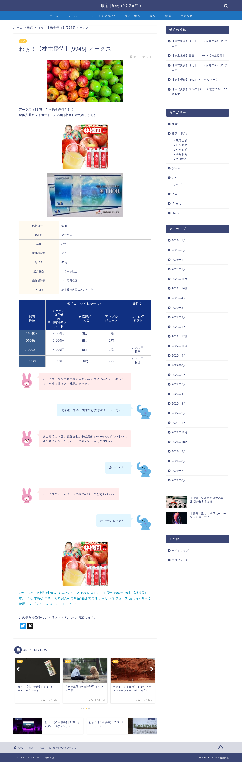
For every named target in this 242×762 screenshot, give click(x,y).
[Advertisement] (197, 606)
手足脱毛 (181, 154)
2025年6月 (179, 250)
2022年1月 (179, 422)
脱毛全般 (181, 140)
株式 (168, 16)
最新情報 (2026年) (121, 5)
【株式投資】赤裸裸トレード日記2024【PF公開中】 (200, 92)
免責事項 (49, 757)
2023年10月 (180, 288)
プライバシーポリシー (27, 757)
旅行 (153, 16)
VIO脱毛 (181, 159)
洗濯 (175, 194)
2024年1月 (179, 269)
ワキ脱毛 (181, 149)
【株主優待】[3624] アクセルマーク (195, 79)
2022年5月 (179, 384)
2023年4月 (179, 298)
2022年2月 (179, 413)
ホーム (54, 16)
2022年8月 (179, 365)
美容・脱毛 (132, 16)
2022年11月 (180, 346)
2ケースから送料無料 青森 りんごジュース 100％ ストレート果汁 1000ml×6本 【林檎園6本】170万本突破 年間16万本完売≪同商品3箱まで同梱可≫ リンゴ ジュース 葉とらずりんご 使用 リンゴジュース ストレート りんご (85, 598)
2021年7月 (179, 470)
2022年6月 (179, 374)
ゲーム (72, 16)
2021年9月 (179, 451)
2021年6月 (179, 480)
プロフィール (180, 560)
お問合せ (187, 16)
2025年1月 (179, 259)
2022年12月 (180, 336)
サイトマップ (180, 550)
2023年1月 (179, 326)
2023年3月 (179, 307)
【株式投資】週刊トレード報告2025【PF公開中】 (200, 68)
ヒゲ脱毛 (181, 145)
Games (177, 213)
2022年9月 (179, 355)
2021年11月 (180, 432)
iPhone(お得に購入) (101, 16)
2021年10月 (180, 442)
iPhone (176, 203)
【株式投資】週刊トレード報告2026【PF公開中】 (200, 44)
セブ (179, 184)
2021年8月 (179, 461)
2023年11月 (180, 279)
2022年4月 (179, 394)
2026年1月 (179, 240)
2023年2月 (179, 317)
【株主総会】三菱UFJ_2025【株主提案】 (198, 55)
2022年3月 (179, 403)
